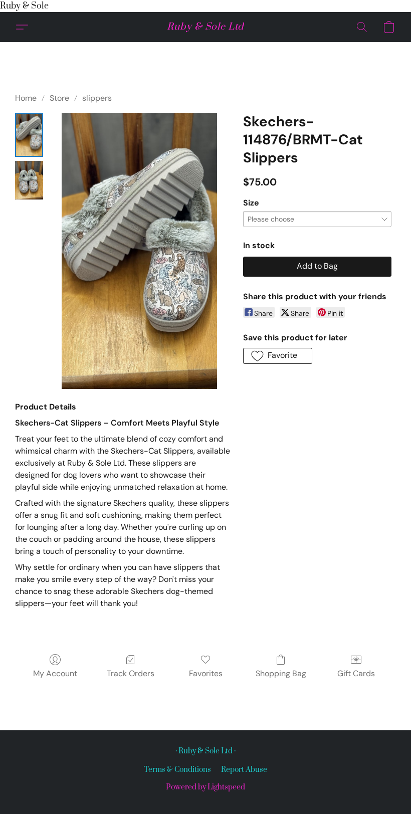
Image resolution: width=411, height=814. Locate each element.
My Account (55, 673)
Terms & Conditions (177, 769)
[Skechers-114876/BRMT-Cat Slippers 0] (29, 135)
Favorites (206, 673)
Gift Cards (356, 673)
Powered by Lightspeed (205, 787)
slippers (97, 98)
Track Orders (130, 673)
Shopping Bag (281, 673)
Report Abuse (244, 769)
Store (59, 98)
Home (26, 98)
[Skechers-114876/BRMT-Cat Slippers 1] (29, 180)
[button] (205, 27)
